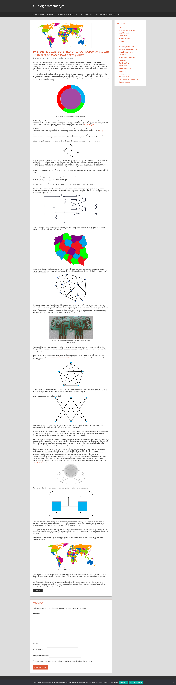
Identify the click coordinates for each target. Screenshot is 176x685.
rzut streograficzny (39, 462)
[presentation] (55, 170)
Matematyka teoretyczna (128, 49)
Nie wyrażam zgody (136, 682)
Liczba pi (122, 44)
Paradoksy (122, 55)
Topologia (122, 71)
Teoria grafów (58, 58)
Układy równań (124, 74)
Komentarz (38, 613)
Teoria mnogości (125, 68)
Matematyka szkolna (126, 46)
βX (49, 58)
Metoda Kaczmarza (126, 52)
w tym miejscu (89, 125)
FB (119, 14)
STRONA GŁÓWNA (38, 14)
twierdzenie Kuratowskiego (60, 357)
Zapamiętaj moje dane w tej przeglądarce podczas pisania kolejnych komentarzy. (63, 661)
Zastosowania (124, 76)
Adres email (38, 649)
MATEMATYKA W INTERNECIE (105, 14)
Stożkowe (122, 60)
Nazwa (36, 643)
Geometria (123, 36)
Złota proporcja (124, 82)
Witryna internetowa (41, 655)
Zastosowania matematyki (128, 79)
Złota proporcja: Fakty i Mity (67, 14)
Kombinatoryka (124, 38)
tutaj (101, 131)
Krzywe (121, 41)
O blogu (50, 14)
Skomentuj (70, 58)
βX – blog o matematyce (47, 5)
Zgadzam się (124, 682)
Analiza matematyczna (127, 30)
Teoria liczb (123, 66)
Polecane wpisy (87, 14)
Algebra (121, 27)
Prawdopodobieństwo (127, 57)
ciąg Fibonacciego (125, 33)
